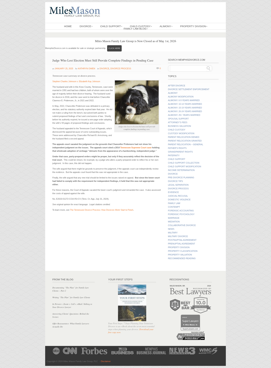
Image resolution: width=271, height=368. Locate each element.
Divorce (86, 26)
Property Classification (182, 251)
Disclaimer (106, 361)
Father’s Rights (177, 148)
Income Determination (181, 170)
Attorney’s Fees (177, 122)
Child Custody (141, 26)
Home (68, 26)
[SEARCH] (208, 68)
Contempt (174, 207)
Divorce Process (120, 68)
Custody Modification (181, 133)
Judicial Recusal (178, 196)
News (171, 229)
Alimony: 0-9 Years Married (184, 100)
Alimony (166, 26)
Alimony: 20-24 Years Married (185, 111)
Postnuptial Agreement (182, 240)
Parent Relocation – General (185, 144)
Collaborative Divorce (182, 225)
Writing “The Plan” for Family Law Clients (71, 297)
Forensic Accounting (181, 211)
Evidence (173, 192)
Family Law (174, 203)
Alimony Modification (181, 97)
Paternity (174, 155)
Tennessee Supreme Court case (135, 147)
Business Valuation (179, 126)
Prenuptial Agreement (181, 244)
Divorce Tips (175, 181)
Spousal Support (178, 119)
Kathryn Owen (86, 68)
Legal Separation (178, 185)
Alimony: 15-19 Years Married (185, 108)
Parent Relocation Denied (183, 137)
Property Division (193, 26)
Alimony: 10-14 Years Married (185, 104)
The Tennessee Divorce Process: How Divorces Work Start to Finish (101, 210)
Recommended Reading (182, 258)
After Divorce (176, 86)
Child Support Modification (184, 166)
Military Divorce (178, 236)
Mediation (174, 222)
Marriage (173, 218)
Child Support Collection (183, 163)
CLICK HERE (114, 48)
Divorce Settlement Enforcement (188, 89)
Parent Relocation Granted (185, 141)
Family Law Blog (136, 28)
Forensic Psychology (181, 214)
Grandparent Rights (180, 152)
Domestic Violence (179, 199)
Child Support (111, 26)
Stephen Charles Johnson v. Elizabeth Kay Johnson (76, 81)
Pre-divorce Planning (181, 177)
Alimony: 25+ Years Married (184, 115)
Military (173, 233)
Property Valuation (180, 255)
